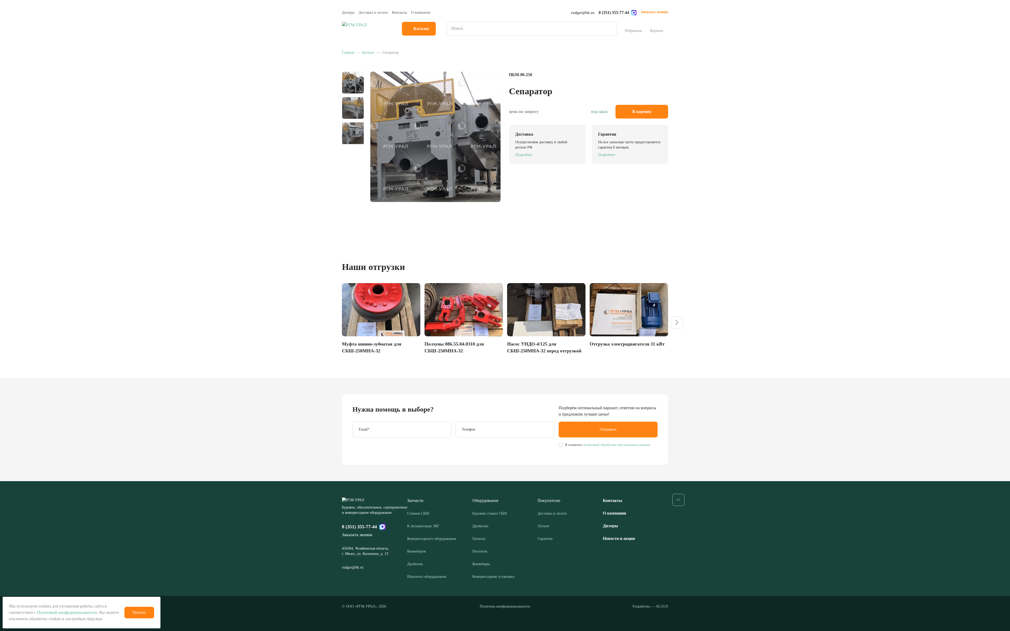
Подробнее (523, 155)
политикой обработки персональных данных (616, 445)
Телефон (468, 429)
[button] (677, 323)
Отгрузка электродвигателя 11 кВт (627, 344)
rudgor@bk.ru (582, 13)
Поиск (611, 28)
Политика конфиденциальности (505, 606)
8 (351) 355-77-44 (614, 12)
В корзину (642, 111)
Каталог (421, 28)
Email (364, 429)
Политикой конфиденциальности (67, 612)
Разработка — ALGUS (650, 606)
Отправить (608, 429)
